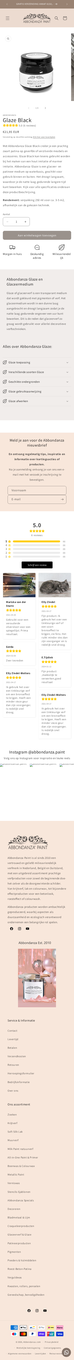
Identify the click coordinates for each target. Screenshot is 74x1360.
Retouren (13, 1065)
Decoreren (14, 1209)
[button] (7, 18)
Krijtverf (12, 1123)
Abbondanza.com (32, 1342)
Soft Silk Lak (15, 1131)
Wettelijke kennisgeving (28, 1348)
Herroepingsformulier (21, 1073)
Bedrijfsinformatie (19, 1082)
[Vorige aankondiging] (7, 4)
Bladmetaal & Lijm (19, 1217)
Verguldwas (15, 1277)
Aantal (6, 214)
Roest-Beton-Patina (19, 1269)
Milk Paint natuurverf (20, 1149)
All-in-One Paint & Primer (23, 1157)
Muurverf (13, 1140)
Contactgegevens (52, 1348)
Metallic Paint (16, 1174)
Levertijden (40, 1353)
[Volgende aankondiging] (67, 4)
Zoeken (12, 1114)
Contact (12, 1030)
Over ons (13, 1090)
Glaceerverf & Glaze (19, 1234)
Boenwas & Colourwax (21, 1166)
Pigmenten (14, 1252)
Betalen (12, 1047)
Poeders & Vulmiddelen (22, 1260)
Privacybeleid (51, 1342)
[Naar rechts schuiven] (45, 108)
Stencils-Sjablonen (19, 1192)
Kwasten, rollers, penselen (24, 1286)
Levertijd (13, 1039)
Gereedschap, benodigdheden (26, 1294)
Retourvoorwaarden (59, 1353)
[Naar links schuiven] (28, 108)
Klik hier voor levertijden (44, 137)
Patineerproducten (19, 1243)
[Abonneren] (62, 499)
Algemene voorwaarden (19, 1353)
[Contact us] (66, 1352)
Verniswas (14, 1183)
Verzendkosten (17, 1056)
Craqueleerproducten (21, 1226)
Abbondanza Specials (21, 1200)
